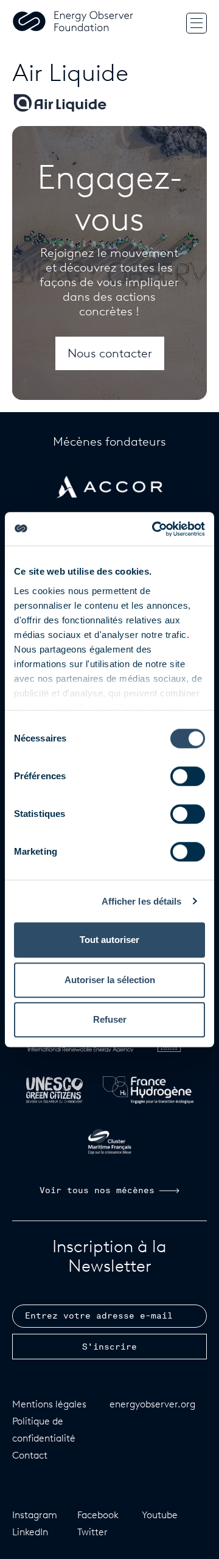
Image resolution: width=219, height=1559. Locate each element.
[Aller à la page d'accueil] (73, 23)
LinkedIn (30, 1532)
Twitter (92, 1532)
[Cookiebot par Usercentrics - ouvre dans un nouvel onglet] (154, 529)
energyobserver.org (152, 1404)
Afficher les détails (142, 901)
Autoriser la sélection (109, 980)
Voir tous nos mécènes (97, 1191)
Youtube (160, 1515)
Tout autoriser (109, 939)
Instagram (34, 1515)
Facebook (98, 1515)
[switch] (187, 776)
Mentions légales (49, 1404)
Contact (29, 1455)
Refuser (110, 1019)
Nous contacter (110, 353)
